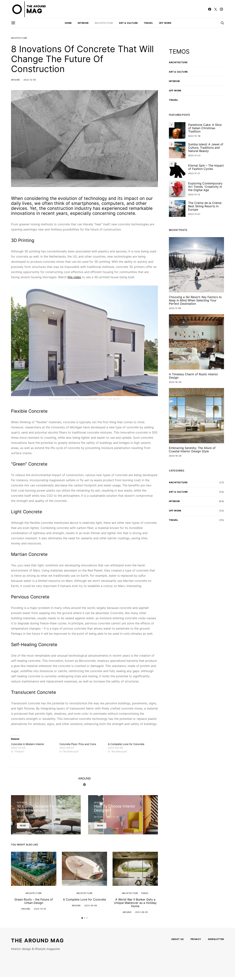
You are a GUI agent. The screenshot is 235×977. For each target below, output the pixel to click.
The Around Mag (37, 940)
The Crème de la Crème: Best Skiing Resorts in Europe (205, 206)
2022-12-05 (30, 79)
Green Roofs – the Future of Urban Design (34, 901)
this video (74, 277)
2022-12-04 (35, 817)
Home (68, 23)
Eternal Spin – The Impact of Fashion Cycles (206, 167)
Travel (145, 893)
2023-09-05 (141, 912)
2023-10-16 (40, 909)
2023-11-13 (194, 194)
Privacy (196, 939)
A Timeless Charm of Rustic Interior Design (193, 375)
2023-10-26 (175, 382)
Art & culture (128, 23)
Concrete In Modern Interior (27, 744)
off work (165, 23)
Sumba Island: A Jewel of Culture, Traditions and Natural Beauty (205, 147)
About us (177, 939)
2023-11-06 (175, 308)
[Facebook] (209, 9)
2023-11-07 (194, 214)
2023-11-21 (194, 173)
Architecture (104, 23)
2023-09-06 (90, 905)
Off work (175, 90)
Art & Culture (178, 71)
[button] (82, 918)
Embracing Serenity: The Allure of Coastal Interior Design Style (192, 449)
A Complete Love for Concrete (126, 744)
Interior (83, 23)
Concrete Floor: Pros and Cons (77, 744)
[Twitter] (215, 9)
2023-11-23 (194, 155)
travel (148, 23)
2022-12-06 (112, 817)
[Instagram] (221, 9)
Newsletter (216, 939)
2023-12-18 (194, 136)
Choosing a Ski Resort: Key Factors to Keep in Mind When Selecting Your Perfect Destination (195, 300)
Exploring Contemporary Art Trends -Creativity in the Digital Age (205, 186)
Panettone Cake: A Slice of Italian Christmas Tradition (205, 128)
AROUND (15, 79)
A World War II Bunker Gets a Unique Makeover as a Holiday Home (135, 903)
